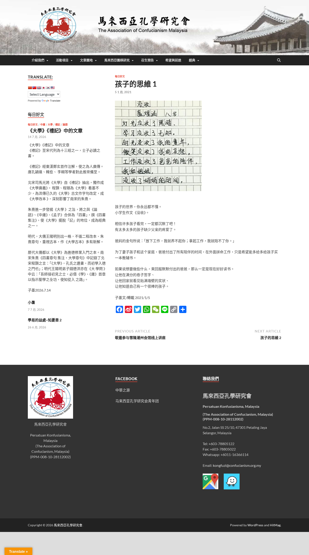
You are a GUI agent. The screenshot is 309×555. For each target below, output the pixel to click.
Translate (55, 100)
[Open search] (279, 60)
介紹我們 (38, 60)
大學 (50, 124)
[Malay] (52, 88)
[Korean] (48, 88)
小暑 (31, 302)
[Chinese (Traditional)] (34, 88)
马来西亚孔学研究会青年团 (137, 401)
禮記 (57, 124)
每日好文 (120, 76)
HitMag (275, 525)
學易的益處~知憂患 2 (45, 320)
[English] (39, 88)
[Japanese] (43, 88)
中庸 (42, 124)
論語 (65, 124)
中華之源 (122, 390)
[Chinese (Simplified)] (30, 88)
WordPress (255, 525)
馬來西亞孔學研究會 (68, 525)
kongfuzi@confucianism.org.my (237, 465)
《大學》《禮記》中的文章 (55, 130)
